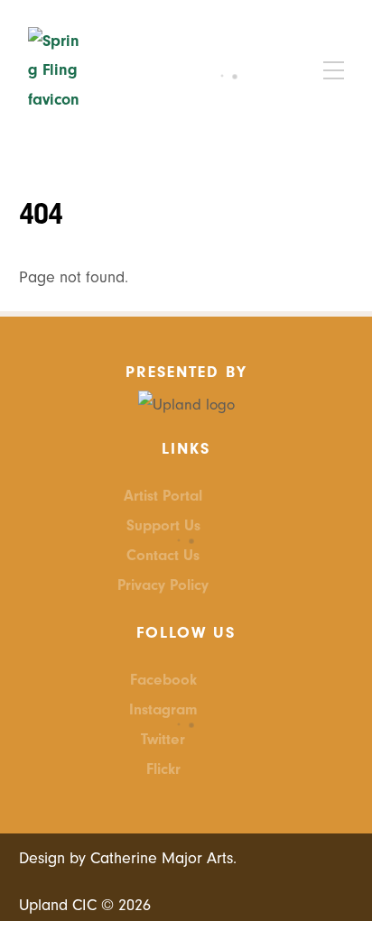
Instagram (163, 709)
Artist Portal (163, 495)
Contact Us (163, 555)
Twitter (163, 739)
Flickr (163, 769)
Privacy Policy (163, 585)
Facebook (163, 679)
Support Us (163, 525)
